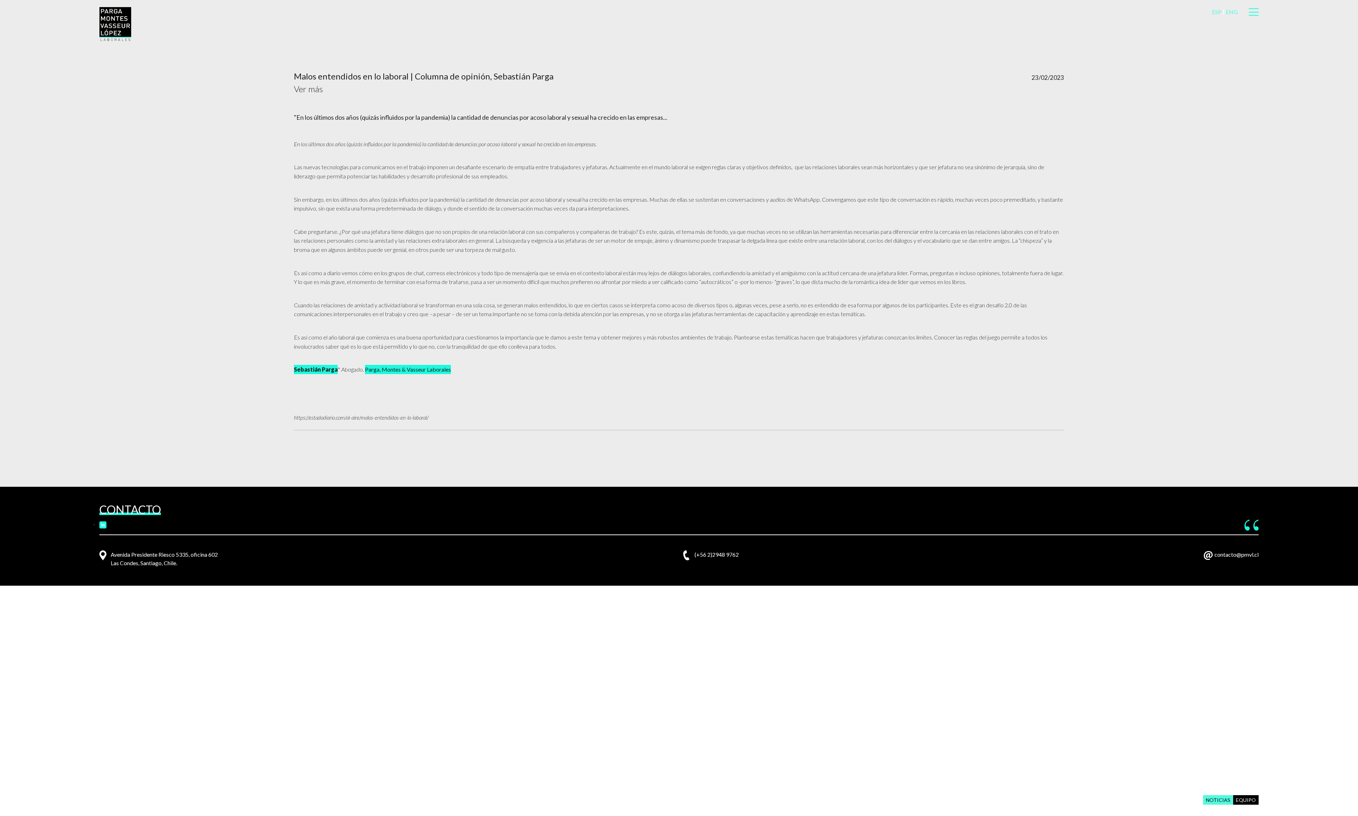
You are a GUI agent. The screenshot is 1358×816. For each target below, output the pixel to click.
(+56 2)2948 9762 (717, 554)
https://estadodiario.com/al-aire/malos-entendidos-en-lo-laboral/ (361, 417)
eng (1232, 11)
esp (1216, 11)
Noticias (1218, 800)
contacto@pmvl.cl (1236, 554)
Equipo (1246, 800)
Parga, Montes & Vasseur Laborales (408, 369)
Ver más (308, 89)
